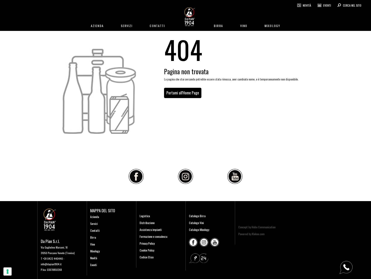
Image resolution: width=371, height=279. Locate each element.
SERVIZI (127, 25)
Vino (92, 244)
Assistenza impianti (151, 229)
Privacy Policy (147, 243)
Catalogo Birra (197, 216)
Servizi (94, 223)
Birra (93, 237)
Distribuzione (147, 222)
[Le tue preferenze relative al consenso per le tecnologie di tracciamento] (7, 271)
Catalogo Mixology (199, 229)
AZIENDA (97, 25)
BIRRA (218, 25)
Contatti (95, 230)
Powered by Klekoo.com (251, 234)
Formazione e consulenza (153, 236)
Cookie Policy (147, 250)
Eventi (93, 264)
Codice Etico (147, 257)
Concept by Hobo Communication (256, 227)
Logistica (145, 216)
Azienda (94, 216)
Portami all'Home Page (182, 93)
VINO (243, 25)
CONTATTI (157, 25)
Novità (93, 258)
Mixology (95, 251)
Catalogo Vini (196, 222)
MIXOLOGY (272, 25)
